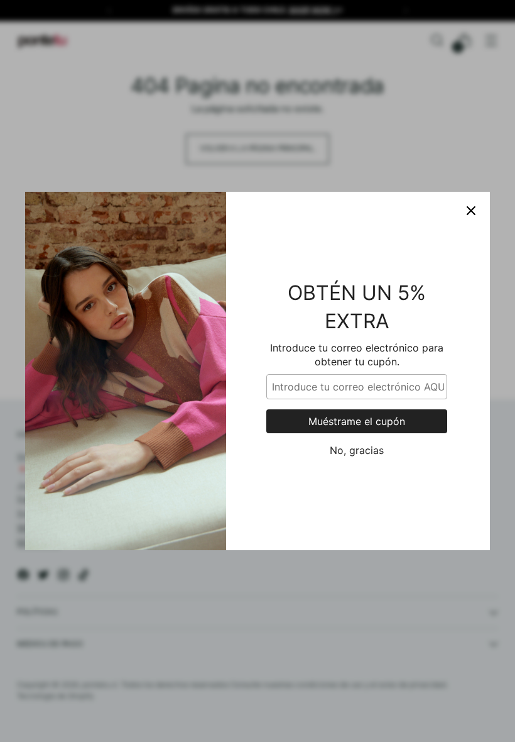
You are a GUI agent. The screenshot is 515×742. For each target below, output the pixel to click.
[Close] (471, 210)
